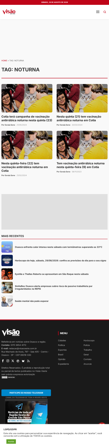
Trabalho (88, 350)
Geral (86, 354)
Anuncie (88, 364)
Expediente (63, 364)
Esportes (62, 350)
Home (4, 60)
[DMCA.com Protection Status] (26, 377)
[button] (105, 12)
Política (61, 345)
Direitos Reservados (11, 368)
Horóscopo (89, 340)
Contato (88, 359)
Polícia (87, 345)
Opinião (61, 359)
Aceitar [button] (11, 441)
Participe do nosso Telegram (26, 393)
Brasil (60, 354)
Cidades (62, 340)
